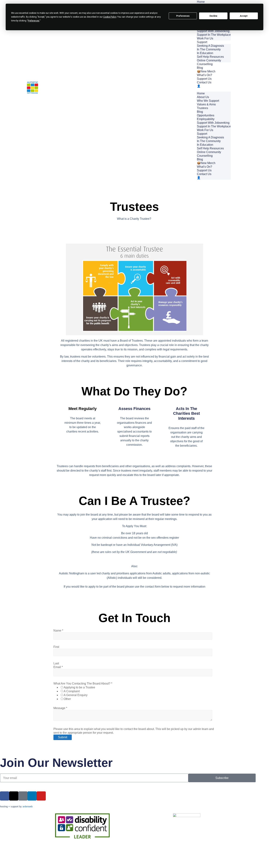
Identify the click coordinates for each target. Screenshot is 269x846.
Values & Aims (206, 104)
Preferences (183, 16)
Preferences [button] (33, 20)
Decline (213, 16)
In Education (205, 53)
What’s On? (204, 75)
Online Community (209, 60)
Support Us (204, 78)
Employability (205, 119)
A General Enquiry (75, 695)
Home (201, 93)
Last (56, 663)
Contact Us (204, 82)
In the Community (209, 49)
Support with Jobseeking (213, 31)
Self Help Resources (210, 56)
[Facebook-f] (4, 796)
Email (58, 667)
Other (67, 698)
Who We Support (208, 100)
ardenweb (28, 806)
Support (202, 42)
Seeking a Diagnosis (210, 45)
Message (60, 708)
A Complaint (72, 691)
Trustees (202, 108)
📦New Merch (206, 71)
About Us (203, 97)
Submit (62, 737)
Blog (200, 67)
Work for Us (205, 38)
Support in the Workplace (214, 34)
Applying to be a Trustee (79, 687)
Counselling (205, 64)
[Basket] (244, 90)
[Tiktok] (22, 796)
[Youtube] (41, 796)
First (56, 646)
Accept (244, 16)
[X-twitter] (13, 796)
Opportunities (205, 115)
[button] (214, 90)
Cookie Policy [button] (109, 17)
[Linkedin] (32, 796)
